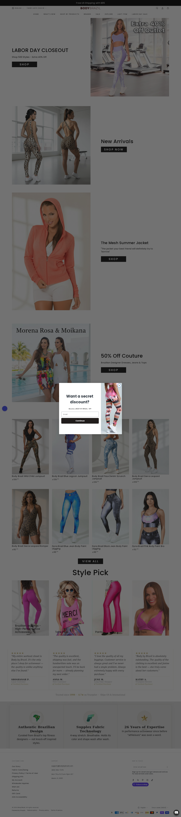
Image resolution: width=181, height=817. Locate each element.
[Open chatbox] (176, 813)
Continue (80, 420)
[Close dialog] (119, 385)
